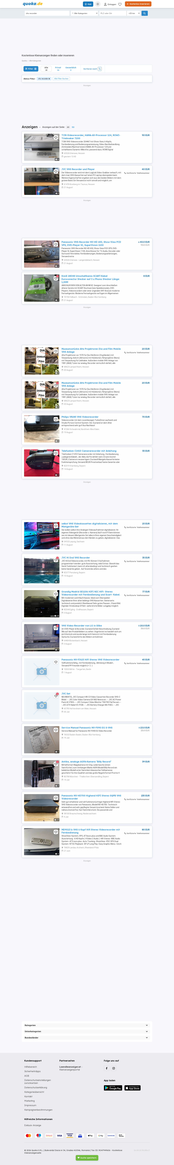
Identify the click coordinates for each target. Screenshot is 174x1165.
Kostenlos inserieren (139, 4)
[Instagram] (113, 1068)
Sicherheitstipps (32, 1071)
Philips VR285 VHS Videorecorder (80, 416)
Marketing (29, 1100)
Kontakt (28, 1096)
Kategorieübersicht (34, 1092)
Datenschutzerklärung (35, 1087)
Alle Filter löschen (61, 79)
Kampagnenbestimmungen (38, 1109)
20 (68, 127)
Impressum (30, 1105)
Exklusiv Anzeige (32, 1125)
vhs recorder (43, 79)
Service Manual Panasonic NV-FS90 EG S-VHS (87, 727)
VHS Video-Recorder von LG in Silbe (82, 625)
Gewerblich (70, 68)
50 (73, 127)
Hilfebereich (30, 1066)
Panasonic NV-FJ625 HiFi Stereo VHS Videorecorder (90, 659)
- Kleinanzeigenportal (70, 1068)
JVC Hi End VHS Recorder (76, 557)
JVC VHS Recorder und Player (78, 169)
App (89, 4)
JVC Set (66, 693)
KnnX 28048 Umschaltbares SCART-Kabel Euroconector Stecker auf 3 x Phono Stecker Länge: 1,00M (90, 279)
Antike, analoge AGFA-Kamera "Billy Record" (86, 761)
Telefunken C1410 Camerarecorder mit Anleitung (89, 450)
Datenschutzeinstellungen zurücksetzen (37, 1081)
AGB (26, 1075)
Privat (58, 68)
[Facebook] (106, 1068)
